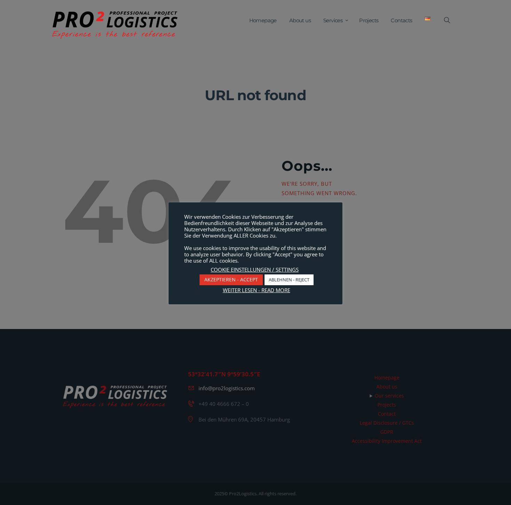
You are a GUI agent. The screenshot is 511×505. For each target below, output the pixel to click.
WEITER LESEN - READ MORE (256, 290)
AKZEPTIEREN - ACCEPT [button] (231, 279)
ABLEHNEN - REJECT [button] (289, 279)
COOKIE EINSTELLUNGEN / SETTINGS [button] (255, 269)
